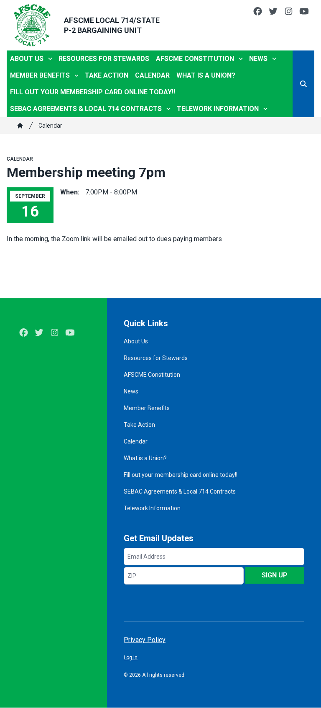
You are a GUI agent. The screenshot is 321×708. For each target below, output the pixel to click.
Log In (131, 657)
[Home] (20, 125)
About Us (26, 59)
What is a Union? (205, 75)
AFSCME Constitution (195, 59)
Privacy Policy (145, 640)
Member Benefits (40, 75)
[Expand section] (50, 58)
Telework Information (218, 109)
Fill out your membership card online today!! (92, 92)
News (258, 59)
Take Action (106, 75)
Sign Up (275, 575)
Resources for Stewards (104, 59)
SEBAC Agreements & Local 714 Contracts (86, 109)
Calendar (152, 75)
